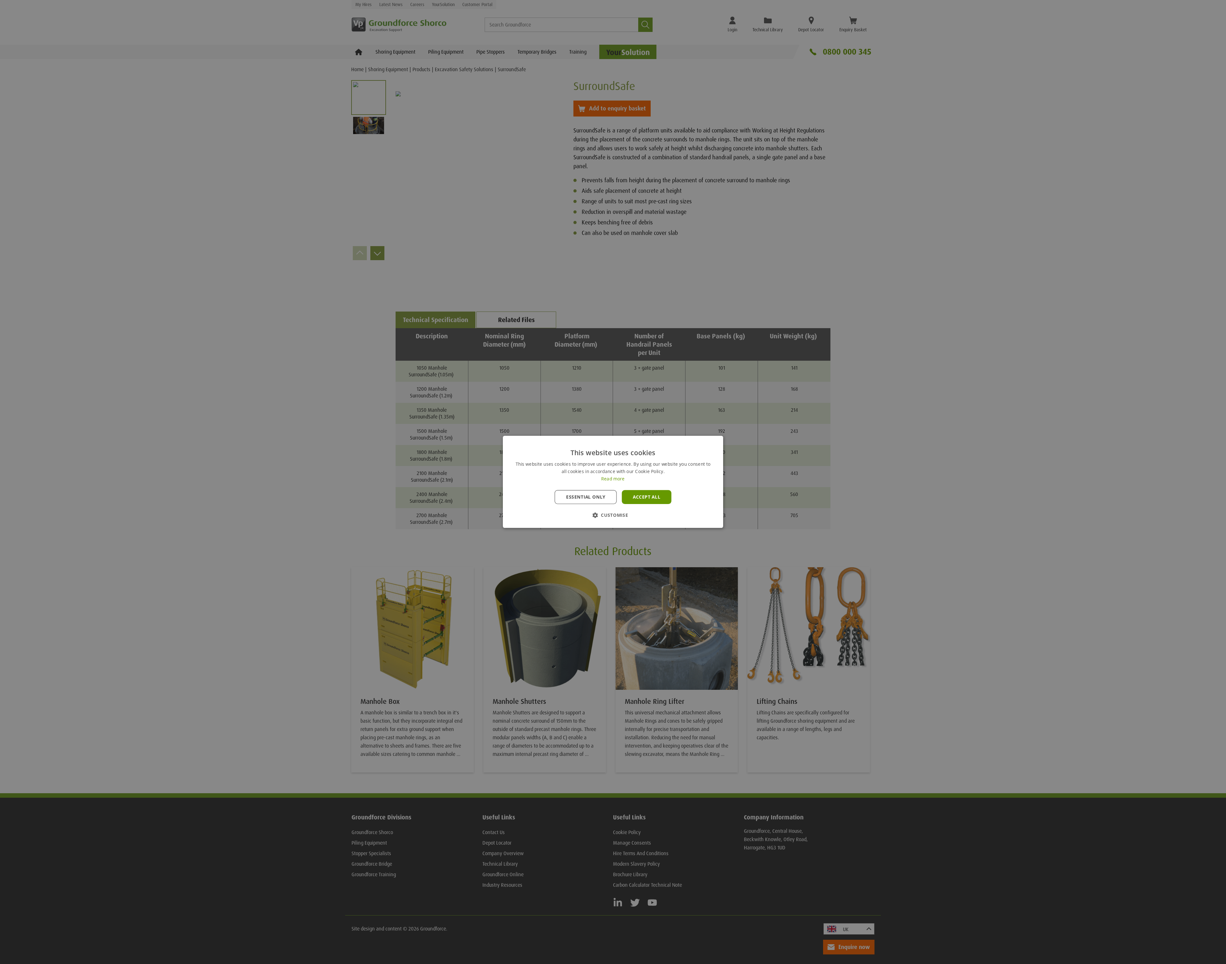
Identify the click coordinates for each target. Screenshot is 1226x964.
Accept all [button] (646, 497)
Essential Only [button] (585, 497)
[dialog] (613, 482)
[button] (613, 515)
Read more (612, 479)
